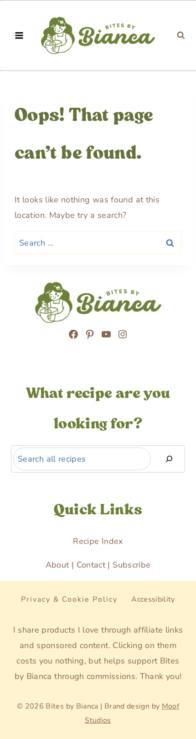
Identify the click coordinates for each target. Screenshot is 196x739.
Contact (91, 564)
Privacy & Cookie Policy (69, 599)
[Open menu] (19, 35)
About (57, 564)
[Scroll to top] (18, 697)
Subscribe (131, 564)
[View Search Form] (181, 35)
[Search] (169, 459)
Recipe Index (98, 541)
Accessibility (153, 599)
